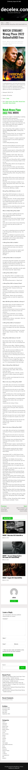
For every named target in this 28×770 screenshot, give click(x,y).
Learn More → (14, 601)
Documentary (5, 733)
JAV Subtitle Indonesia (7, 744)
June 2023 (4, 710)
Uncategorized (5, 755)
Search (4, 664)
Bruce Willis (8, 43)
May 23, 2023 (11, 41)
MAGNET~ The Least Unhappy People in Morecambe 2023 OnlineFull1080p (12, 556)
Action (3, 721)
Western (4, 758)
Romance (4, 749)
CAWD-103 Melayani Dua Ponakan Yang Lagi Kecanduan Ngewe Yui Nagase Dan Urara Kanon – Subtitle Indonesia (14, 684)
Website (16, 644)
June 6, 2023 (6, 537)
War (3, 756)
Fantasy (4, 738)
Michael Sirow (14, 43)
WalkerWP (17, 768)
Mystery (4, 747)
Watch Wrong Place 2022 (12, 111)
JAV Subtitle (5, 743)
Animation (4, 724)
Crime (3, 732)
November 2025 (6, 709)
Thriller (16, 41)
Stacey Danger (20, 43)
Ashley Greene (9, 101)
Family (3, 736)
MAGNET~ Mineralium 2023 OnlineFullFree (13, 535)
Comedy (4, 730)
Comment (5, 618)
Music (3, 746)
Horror (3, 741)
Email (4, 644)
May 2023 (4, 712)
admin (5, 41)
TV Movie (4, 753)
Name (4, 638)
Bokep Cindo (5, 726)
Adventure (4, 723)
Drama (3, 735)
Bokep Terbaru (5, 729)
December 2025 (6, 707)
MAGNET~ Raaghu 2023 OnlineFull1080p (12, 578)
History (4, 740)
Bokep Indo (5, 727)
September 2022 (6, 713)
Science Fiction (5, 750)
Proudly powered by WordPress (12, 766)
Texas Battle (5, 44)
